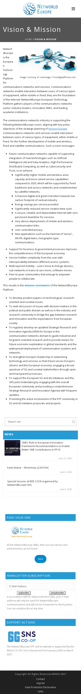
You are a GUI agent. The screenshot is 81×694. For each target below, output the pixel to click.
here (40, 559)
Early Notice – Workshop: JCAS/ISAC (28, 467)
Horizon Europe (57, 128)
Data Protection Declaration (40, 687)
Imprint (41, 683)
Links (40, 691)
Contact (40, 679)
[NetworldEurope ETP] (40, 9)
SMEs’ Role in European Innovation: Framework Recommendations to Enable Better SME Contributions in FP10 (46, 446)
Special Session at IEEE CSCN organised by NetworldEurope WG (32, 483)
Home (28, 39)
